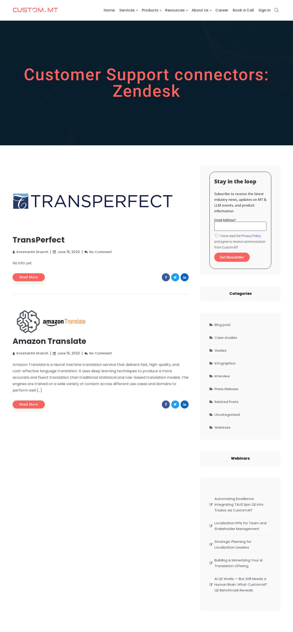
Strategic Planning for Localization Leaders (232, 544)
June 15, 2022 (68, 252)
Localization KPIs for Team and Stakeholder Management (240, 526)
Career (221, 10)
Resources (175, 10)
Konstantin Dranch (32, 252)
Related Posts (226, 401)
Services (127, 10)
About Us (200, 10)
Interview (222, 376)
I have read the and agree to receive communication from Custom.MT (240, 241)
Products (150, 10)
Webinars (222, 427)
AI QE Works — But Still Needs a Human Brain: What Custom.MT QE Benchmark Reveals (240, 584)
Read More (28, 277)
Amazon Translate (49, 341)
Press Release (226, 388)
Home (109, 10)
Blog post (222, 324)
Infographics (225, 363)
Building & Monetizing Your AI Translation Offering (238, 563)
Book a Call (243, 10)
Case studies (225, 337)
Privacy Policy (251, 236)
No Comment (100, 252)
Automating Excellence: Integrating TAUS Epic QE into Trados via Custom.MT (238, 504)
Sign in (264, 10)
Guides (220, 350)
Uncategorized (227, 414)
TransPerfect (39, 239)
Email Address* (225, 220)
